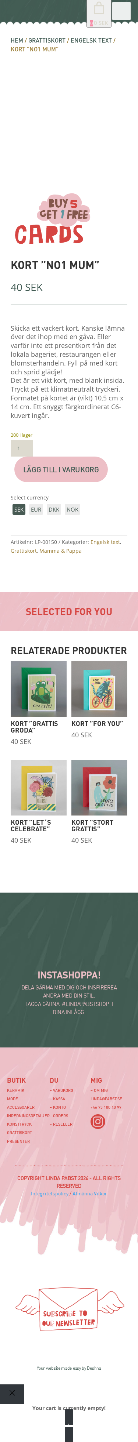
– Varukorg (61, 1090)
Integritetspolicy (49, 1193)
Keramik (15, 1090)
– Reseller (61, 1124)
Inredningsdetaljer (28, 1115)
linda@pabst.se (106, 1098)
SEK (19, 509)
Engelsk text (91, 40)
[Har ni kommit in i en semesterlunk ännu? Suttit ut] (58, 936)
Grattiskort (47, 40)
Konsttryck (19, 1124)
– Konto (58, 1107)
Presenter (18, 1141)
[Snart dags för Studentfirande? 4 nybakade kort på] (21, 954)
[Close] (12, 1394)
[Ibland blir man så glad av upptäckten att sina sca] (94, 954)
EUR (36, 509)
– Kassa (57, 1098)
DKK (54, 509)
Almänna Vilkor (89, 1193)
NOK (72, 509)
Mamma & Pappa (60, 550)
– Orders (59, 1115)
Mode (12, 1098)
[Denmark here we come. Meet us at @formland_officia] (21, 936)
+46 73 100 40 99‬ (106, 1107)
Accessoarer (21, 1107)
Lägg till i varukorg (61, 469)
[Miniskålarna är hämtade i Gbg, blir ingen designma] (58, 954)
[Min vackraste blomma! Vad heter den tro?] (94, 936)
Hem (17, 40)
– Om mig (99, 1090)
